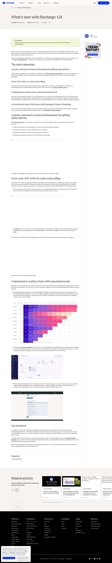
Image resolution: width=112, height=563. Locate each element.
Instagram (97, 559)
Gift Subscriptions (19, 122)
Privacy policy (61, 558)
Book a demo (103, 3)
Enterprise (55, 3)
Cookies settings (23, 558)
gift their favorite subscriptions (54, 73)
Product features (16, 459)
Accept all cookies (9, 558)
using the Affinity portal (60, 87)
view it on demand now (20, 60)
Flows (17, 229)
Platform (22, 3)
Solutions (30, 3)
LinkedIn (95, 559)
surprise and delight (26, 347)
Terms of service (69, 558)
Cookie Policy (12, 552)
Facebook (90, 559)
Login (94, 3)
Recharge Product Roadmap (52, 110)
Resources (46, 3)
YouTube (100, 559)
